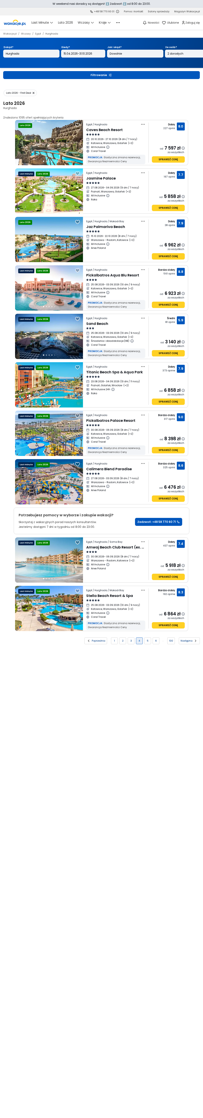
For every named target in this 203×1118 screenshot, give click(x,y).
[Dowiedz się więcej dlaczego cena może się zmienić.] (183, 148)
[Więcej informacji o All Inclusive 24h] (113, 389)
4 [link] (139, 640)
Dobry (171, 124)
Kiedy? (65, 47)
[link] (15, 22)
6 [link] (156, 640)
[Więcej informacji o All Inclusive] (107, 147)
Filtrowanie (99, 75)
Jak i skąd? (114, 47)
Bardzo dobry (166, 269)
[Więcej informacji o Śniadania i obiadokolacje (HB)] (132, 341)
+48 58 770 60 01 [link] (104, 11)
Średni (171, 318)
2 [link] (123, 640)
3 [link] (131, 640)
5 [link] (147, 640)
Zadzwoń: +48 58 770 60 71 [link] (156, 522)
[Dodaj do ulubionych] (77, 125)
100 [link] (171, 640)
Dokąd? (8, 47)
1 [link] (114, 640)
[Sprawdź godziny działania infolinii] (117, 11)
